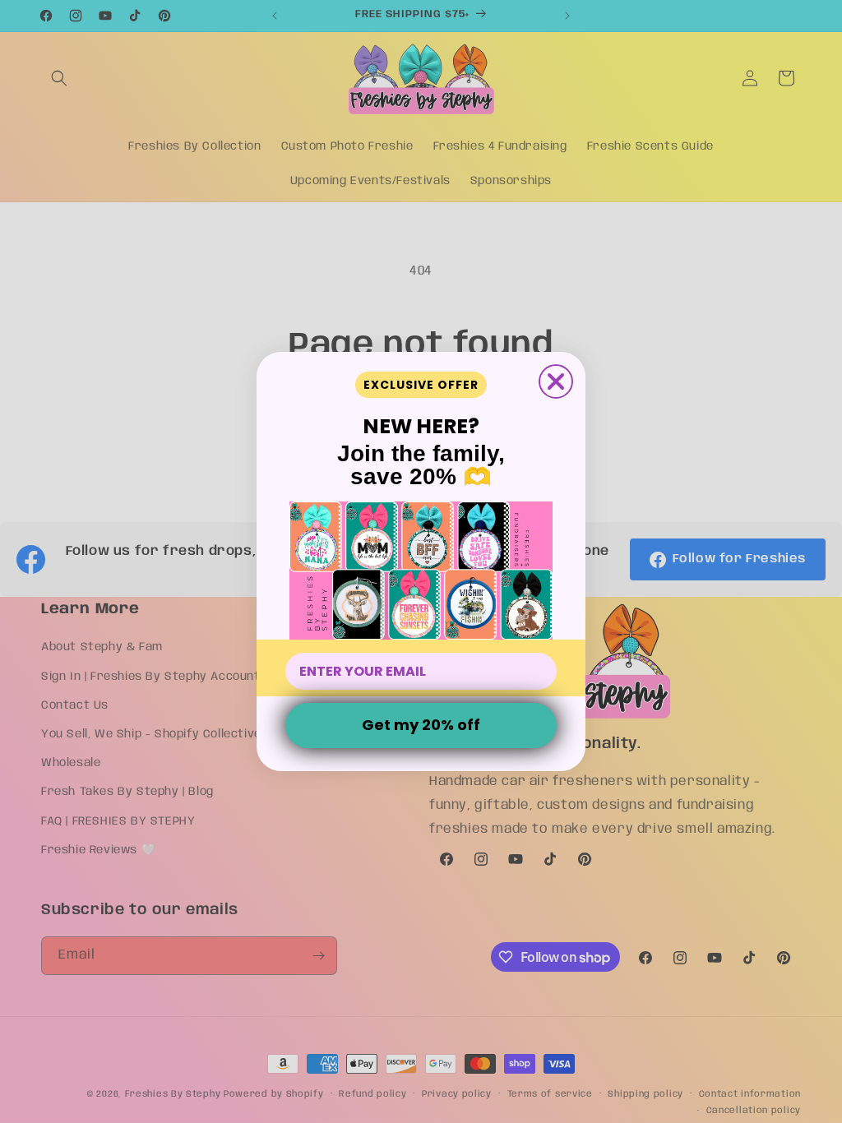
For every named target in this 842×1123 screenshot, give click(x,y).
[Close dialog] (555, 381)
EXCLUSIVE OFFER (421, 385)
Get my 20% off (421, 724)
